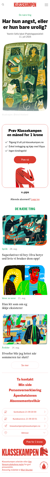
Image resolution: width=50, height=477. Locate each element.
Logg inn (35, 199)
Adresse (25, 432)
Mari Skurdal (26, 469)
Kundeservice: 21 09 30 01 (25, 418)
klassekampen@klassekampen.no (25, 426)
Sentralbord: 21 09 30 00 (25, 411)
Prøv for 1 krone (34, 441)
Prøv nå (25, 159)
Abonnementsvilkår (25, 400)
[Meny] (46, 4)
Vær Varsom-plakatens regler (17, 463)
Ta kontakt (25, 379)
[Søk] (3, 5)
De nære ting (25, 14)
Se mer (25, 365)
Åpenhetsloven (25, 395)
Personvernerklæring (25, 390)
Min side (25, 384)
